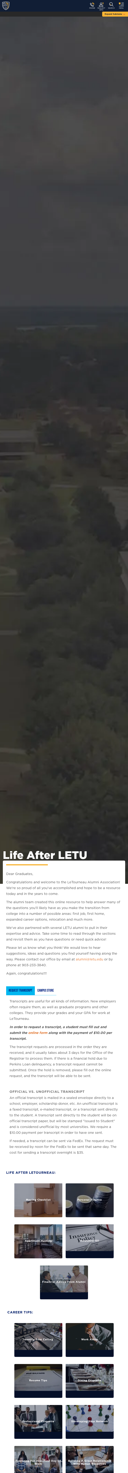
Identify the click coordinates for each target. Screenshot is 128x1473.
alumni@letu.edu (89, 959)
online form (37, 1033)
